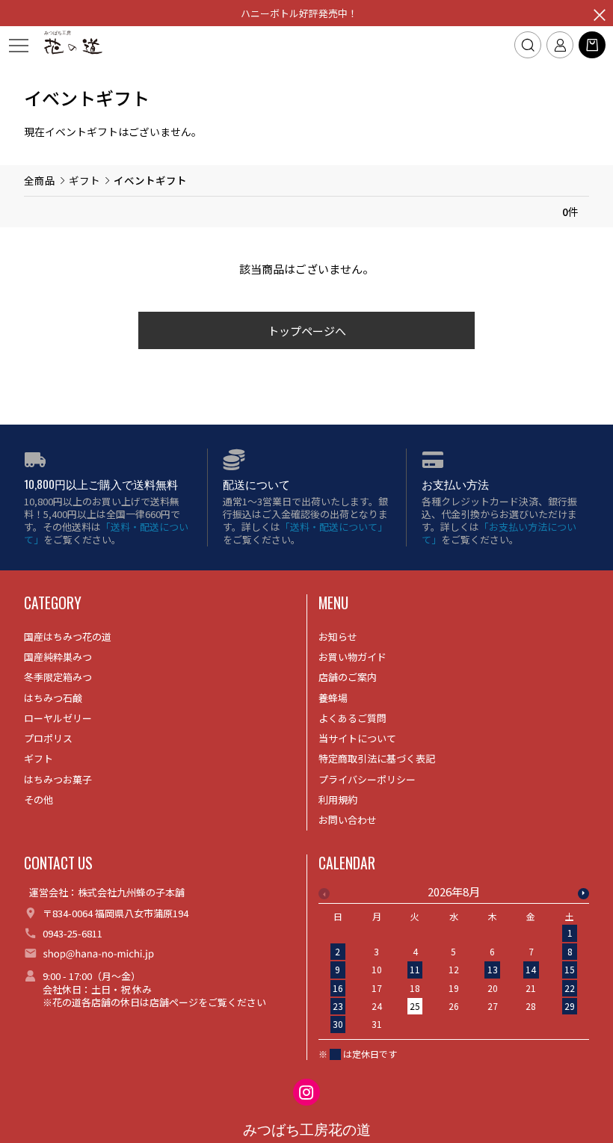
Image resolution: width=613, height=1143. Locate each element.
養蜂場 (333, 698)
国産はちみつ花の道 (67, 636)
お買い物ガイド (352, 657)
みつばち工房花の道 (307, 1130)
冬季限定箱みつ (58, 677)
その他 (38, 799)
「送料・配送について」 (106, 533)
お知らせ (337, 636)
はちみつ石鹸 (53, 698)
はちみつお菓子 (58, 779)
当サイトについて (357, 738)
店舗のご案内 (347, 677)
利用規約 (337, 799)
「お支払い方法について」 (499, 533)
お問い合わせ (347, 820)
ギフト (84, 180)
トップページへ (307, 331)
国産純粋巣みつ (58, 657)
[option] (453, 962)
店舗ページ (174, 1002)
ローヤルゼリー (58, 718)
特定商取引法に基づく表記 (376, 758)
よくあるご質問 (352, 718)
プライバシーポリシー (367, 779)
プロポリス (48, 738)
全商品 (39, 180)
